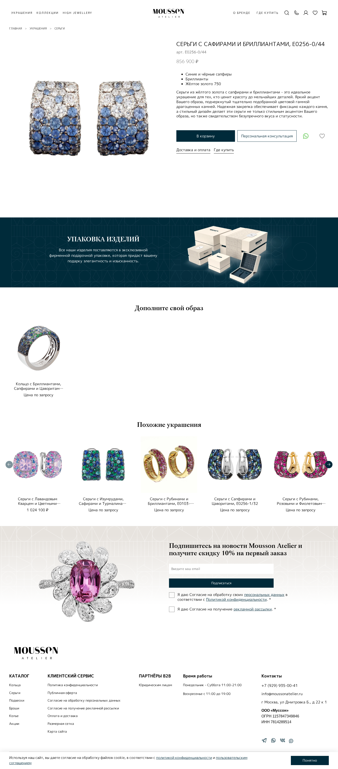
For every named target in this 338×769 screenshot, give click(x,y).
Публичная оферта (62, 693)
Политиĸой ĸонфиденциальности (236, 599)
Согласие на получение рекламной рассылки (83, 708)
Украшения (38, 28)
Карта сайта (57, 731)
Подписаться (221, 583)
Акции (14, 723)
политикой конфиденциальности (184, 757)
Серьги (59, 28)
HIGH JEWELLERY (77, 13)
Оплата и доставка (63, 716)
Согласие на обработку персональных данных (84, 700)
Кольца (15, 685)
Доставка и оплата (193, 149)
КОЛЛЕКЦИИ (48, 13)
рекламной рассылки (253, 609)
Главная (15, 28)
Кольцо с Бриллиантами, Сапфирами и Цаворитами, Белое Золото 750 (38, 388)
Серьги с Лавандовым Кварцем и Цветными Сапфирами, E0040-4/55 (37, 503)
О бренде (241, 13)
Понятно (310, 760)
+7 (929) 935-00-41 (279, 685)
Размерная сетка (61, 723)
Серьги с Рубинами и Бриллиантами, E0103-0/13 (169, 503)
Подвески (16, 700)
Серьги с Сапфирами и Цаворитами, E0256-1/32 (235, 501)
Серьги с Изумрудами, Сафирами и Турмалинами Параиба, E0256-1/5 (103, 503)
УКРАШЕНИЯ (21, 13)
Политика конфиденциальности (73, 685)
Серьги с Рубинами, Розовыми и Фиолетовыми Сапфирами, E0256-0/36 (300, 503)
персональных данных (264, 594)
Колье (14, 716)
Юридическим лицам (155, 685)
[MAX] (291, 741)
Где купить (267, 13)
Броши (14, 708)
